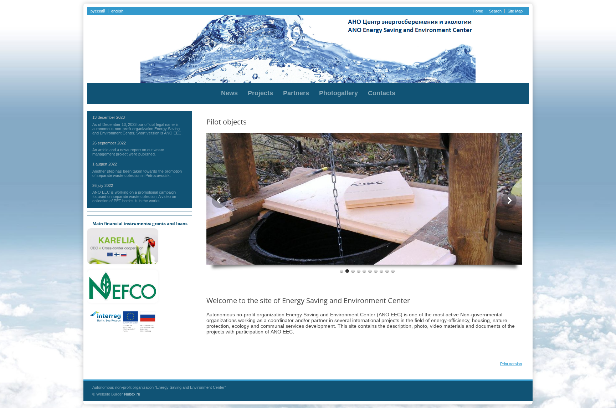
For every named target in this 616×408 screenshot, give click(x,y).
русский (98, 11)
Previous (219, 200)
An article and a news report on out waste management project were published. (128, 152)
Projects (260, 93)
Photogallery (338, 93)
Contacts (381, 93)
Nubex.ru (132, 394)
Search (495, 11)
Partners (296, 93)
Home (478, 11)
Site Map (515, 11)
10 (393, 271)
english (117, 11)
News (229, 93)
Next (509, 200)
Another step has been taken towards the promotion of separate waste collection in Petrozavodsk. (137, 173)
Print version (511, 364)
